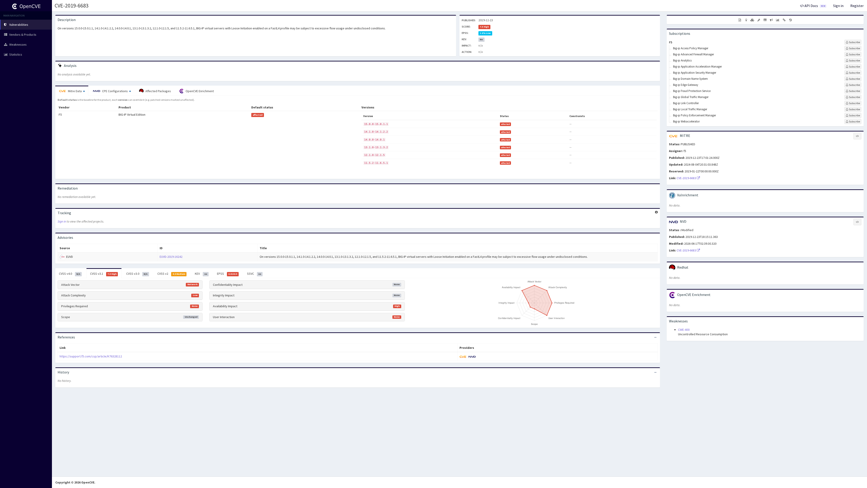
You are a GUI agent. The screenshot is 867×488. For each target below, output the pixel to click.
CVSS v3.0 (136, 274)
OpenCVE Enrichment (199, 91)
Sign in (838, 5)
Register (857, 5)
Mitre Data (74, 91)
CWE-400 (684, 330)
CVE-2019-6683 (72, 5)
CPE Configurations (114, 91)
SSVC (254, 274)
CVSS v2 (171, 274)
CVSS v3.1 (103, 274)
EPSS (227, 274)
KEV (201, 274)
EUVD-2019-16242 (171, 257)
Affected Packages (158, 91)
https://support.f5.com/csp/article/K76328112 (91, 356)
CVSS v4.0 (69, 274)
